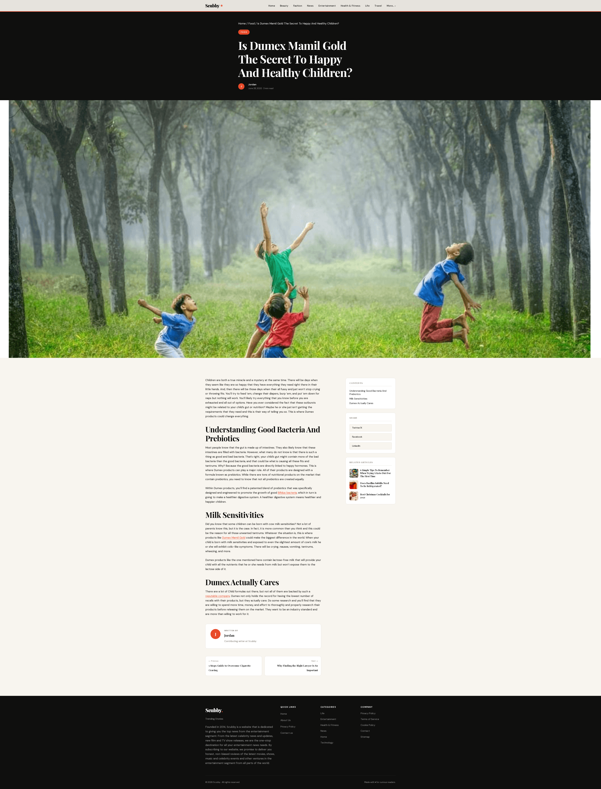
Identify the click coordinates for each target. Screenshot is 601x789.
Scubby (212, 5)
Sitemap (365, 736)
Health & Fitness (350, 5)
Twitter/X (357, 427)
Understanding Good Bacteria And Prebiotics (367, 392)
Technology (327, 742)
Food (251, 23)
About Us (285, 720)
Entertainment (327, 5)
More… (390, 5)
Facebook (357, 436)
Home (271, 5)
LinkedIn (356, 445)
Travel (378, 5)
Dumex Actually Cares (361, 403)
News (310, 5)
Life (367, 5)
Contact (365, 730)
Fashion (297, 5)
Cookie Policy (368, 725)
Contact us (286, 733)
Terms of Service (370, 719)
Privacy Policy (287, 726)
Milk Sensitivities (358, 398)
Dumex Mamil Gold (233, 537)
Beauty (284, 5)
